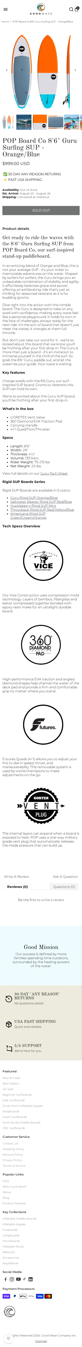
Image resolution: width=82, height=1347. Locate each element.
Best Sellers (11, 1083)
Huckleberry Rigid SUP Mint (33, 506)
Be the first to (41, 900)
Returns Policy (13, 1154)
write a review (52, 900)
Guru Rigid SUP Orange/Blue (34, 498)
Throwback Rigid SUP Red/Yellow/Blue (42, 510)
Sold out (41, 210)
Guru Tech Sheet (54, 473)
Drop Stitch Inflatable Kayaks (23, 1105)
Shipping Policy (13, 1149)
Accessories (11, 1257)
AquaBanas (10, 1263)
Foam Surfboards (15, 1117)
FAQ (6, 1181)
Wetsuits (9, 1252)
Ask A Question (65, 877)
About (7, 1192)
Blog (6, 1197)
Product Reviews (14, 1203)
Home (5, 21)
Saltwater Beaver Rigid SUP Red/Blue (41, 502)
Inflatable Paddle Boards (19, 1218)
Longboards (11, 1235)
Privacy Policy (12, 1160)
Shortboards (11, 1241)
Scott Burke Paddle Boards (21, 1122)
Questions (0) (64, 887)
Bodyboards (11, 1111)
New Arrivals (11, 1078)
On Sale (8, 1089)
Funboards (10, 1229)
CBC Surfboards (14, 1128)
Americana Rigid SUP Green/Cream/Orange (28, 516)
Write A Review (16, 877)
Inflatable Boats (13, 1246)
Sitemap (41, 1341)
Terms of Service (14, 1165)
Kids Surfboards (14, 1100)
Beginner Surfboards (17, 1094)
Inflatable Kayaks (14, 1224)
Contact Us (10, 1143)
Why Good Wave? (15, 1186)
